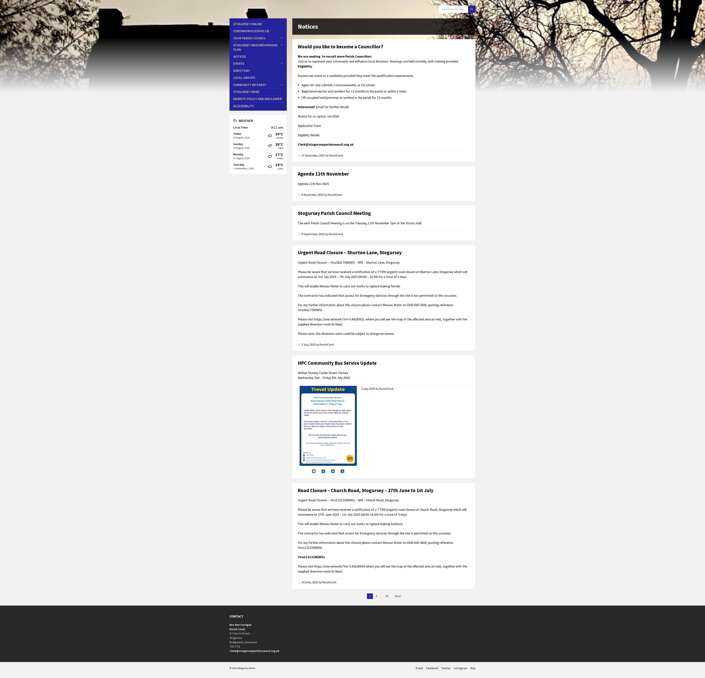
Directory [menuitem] (241, 71)
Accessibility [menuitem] (243, 106)
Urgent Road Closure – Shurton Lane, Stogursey (350, 252)
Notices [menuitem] (239, 56)
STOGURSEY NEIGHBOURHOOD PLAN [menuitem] (255, 47)
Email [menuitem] (419, 668)
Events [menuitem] (238, 63)
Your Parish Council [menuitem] (249, 38)
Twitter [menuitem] (446, 668)
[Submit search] (472, 9)
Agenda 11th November (323, 174)
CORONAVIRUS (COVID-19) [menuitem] (251, 31)
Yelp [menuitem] (473, 668)
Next (398, 596)
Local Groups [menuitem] (244, 78)
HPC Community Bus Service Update (337, 363)
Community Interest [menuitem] (249, 85)
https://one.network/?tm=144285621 (339, 319)
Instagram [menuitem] (460, 668)
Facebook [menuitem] (432, 668)
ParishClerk (336, 155)
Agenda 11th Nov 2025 (313, 184)
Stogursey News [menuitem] (246, 92)
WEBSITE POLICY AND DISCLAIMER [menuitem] (257, 99)
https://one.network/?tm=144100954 (339, 566)
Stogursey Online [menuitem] (247, 24)
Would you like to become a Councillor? (340, 46)
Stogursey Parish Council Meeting (334, 213)
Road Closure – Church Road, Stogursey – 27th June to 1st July (365, 490)
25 (387, 596)
